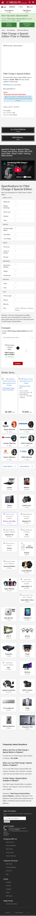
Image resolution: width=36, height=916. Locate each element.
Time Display (7, 239)
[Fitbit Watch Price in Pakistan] (20, 7)
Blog (7, 874)
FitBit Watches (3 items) (27, 25)
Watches (7, 85)
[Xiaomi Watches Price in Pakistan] (9, 452)
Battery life (6, 202)
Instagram (8, 889)
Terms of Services (11, 856)
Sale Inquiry (9, 864)
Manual (6, 300)
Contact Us (9, 871)
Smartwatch (7, 234)
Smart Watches (9, 11)
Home (3, 30)
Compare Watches (11, 867)
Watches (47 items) (9, 25)
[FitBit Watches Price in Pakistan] (27, 452)
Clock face (6, 247)
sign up (7, 821)
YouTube (8, 885)
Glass (5, 283)
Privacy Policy (10, 852)
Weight (5, 271)
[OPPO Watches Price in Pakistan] (27, 438)
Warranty (5, 304)
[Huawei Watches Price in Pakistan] (9, 438)
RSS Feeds (9, 896)
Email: (5, 818)
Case (5, 220)
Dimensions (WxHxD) (6, 266)
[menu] (3, 2)
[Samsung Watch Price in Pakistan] (12, 7)
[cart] (33, 2)
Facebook (8, 882)
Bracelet (6, 216)
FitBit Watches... (18, 138)
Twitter (8, 892)
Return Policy (9, 849)
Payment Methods (11, 845)
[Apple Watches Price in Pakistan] (9, 424)
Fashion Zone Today (11, 904)
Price (4, 308)
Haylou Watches (26, 466)
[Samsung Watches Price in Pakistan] (27, 424)
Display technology (6, 207)
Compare (17, 363)
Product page (7, 296)
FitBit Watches (27, 11)
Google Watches (9, 466)
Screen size (7, 212)
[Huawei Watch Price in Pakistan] (30, 7)
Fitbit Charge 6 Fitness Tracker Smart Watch (8, 389)
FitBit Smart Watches (23, 30)
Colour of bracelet (6, 252)
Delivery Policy (10, 842)
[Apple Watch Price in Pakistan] (3, 7)
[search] (29, 2)
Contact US (7, 912)
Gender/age (7, 275)
